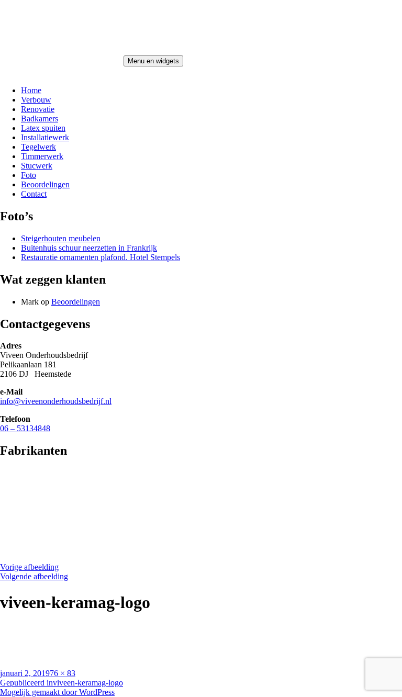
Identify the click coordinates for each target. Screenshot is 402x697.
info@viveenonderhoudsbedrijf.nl (55, 401)
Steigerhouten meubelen (60, 238)
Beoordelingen (45, 184)
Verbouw (36, 99)
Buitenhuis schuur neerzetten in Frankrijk (89, 247)
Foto (28, 175)
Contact (34, 193)
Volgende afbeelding (34, 576)
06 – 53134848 (25, 428)
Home (31, 90)
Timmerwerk (42, 156)
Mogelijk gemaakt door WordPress (57, 692)
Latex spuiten (43, 127)
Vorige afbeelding (29, 567)
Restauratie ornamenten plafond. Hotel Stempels (100, 257)
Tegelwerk (38, 146)
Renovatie (37, 109)
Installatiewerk (45, 137)
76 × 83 (62, 673)
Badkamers (39, 118)
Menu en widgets (153, 61)
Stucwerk (36, 165)
